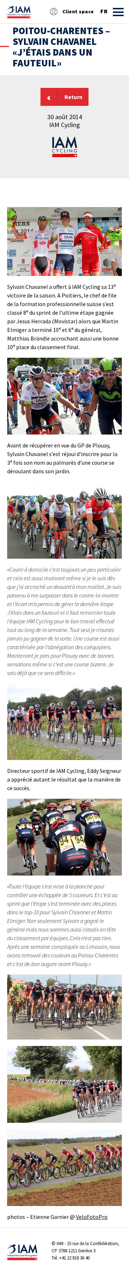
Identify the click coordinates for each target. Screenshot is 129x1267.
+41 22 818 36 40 (74, 1258)
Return (73, 96)
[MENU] (118, 12)
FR (104, 11)
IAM (60, 1243)
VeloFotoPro (92, 1216)
